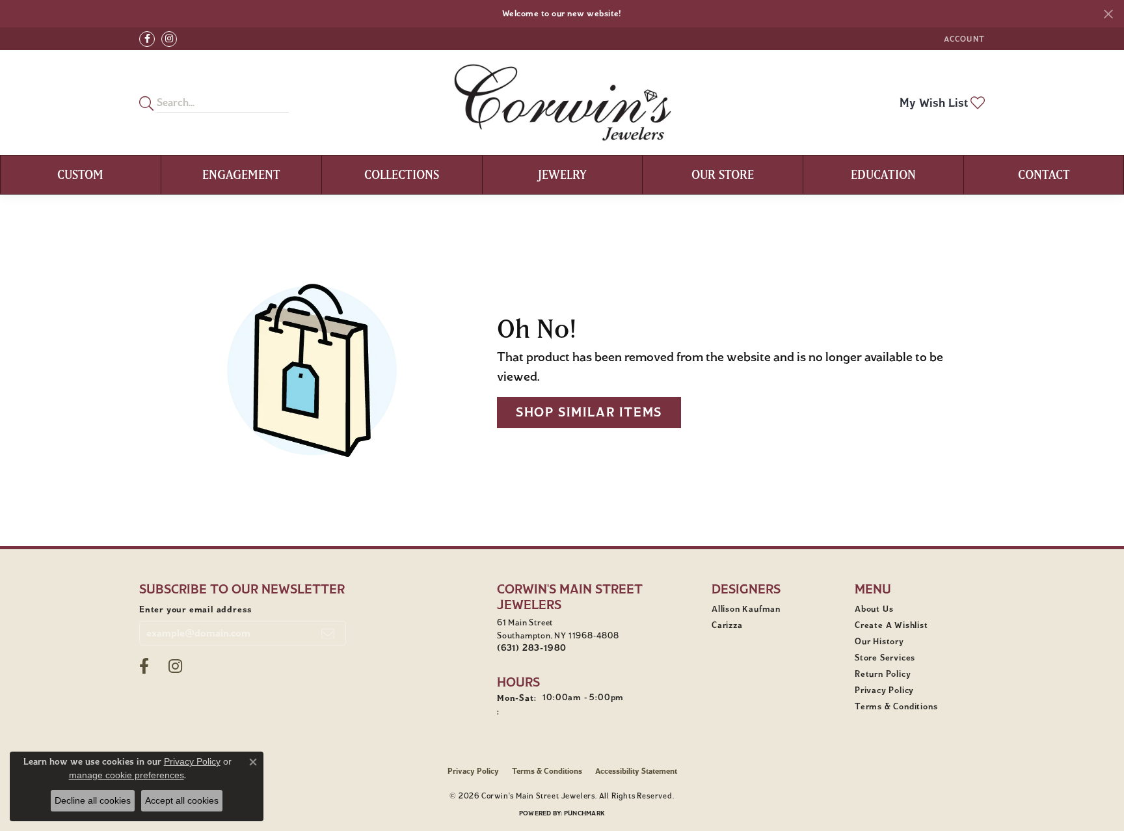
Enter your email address (195, 609)
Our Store (722, 174)
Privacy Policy (884, 690)
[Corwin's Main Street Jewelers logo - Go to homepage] (562, 102)
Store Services (885, 657)
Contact (1044, 174)
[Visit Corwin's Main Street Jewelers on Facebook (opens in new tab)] (147, 39)
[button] (963, 38)
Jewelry (562, 174)
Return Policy (883, 674)
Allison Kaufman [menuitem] (746, 609)
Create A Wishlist (891, 625)
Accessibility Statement (636, 771)
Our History (879, 641)
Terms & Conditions (896, 706)
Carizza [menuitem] (727, 625)
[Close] (1108, 14)
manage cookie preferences (126, 775)
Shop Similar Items (589, 412)
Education (883, 174)
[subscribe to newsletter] (328, 633)
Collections (401, 174)
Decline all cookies (93, 800)
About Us (874, 609)
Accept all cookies (182, 800)
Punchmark (584, 813)
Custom (80, 174)
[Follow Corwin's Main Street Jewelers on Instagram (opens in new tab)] (169, 39)
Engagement (241, 174)
